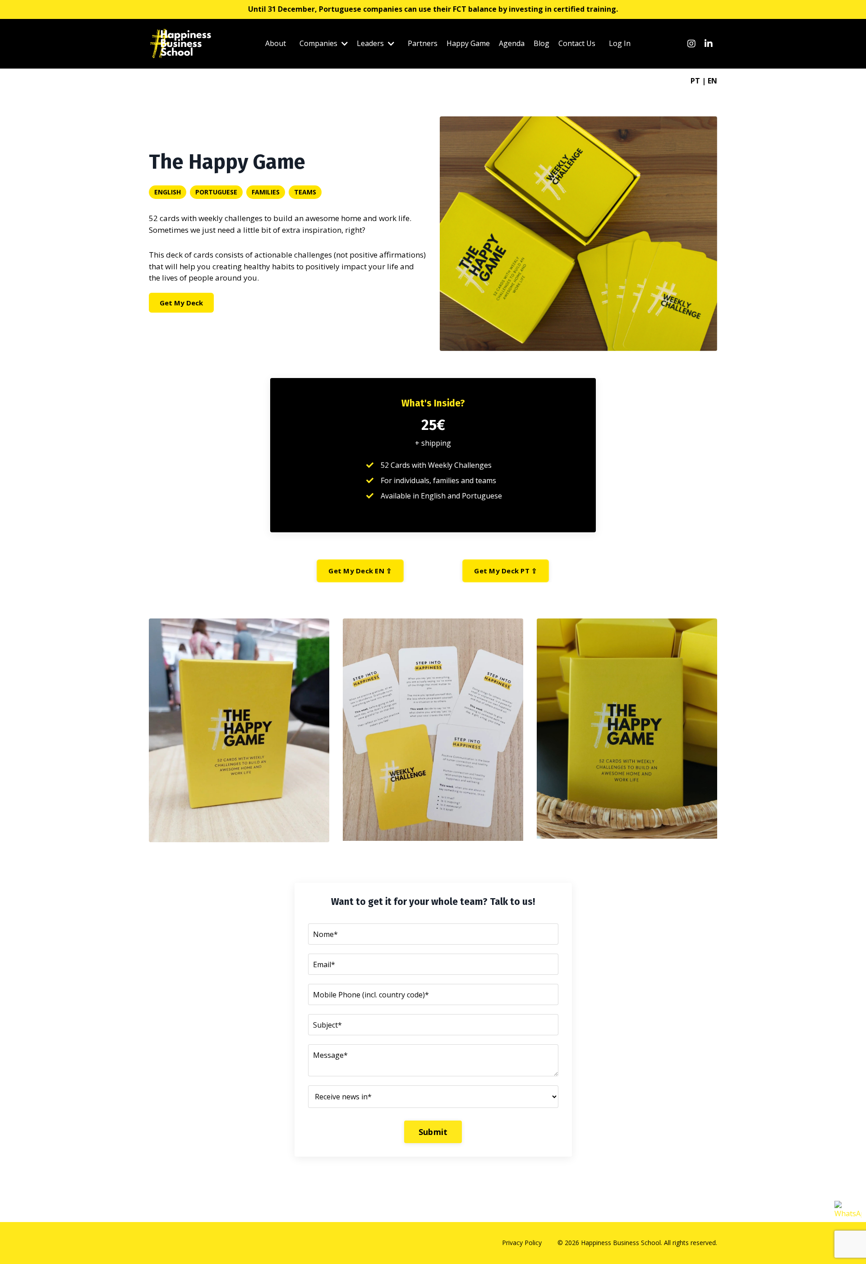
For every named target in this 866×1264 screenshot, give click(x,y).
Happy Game (468, 43)
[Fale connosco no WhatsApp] (847, 1214)
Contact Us (576, 43)
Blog (541, 43)
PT (695, 81)
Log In (620, 43)
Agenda (512, 43)
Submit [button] (433, 1131)
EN (712, 81)
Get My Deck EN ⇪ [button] (360, 570)
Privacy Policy (522, 1242)
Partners (423, 43)
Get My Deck (181, 302)
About (275, 43)
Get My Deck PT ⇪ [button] (505, 570)
